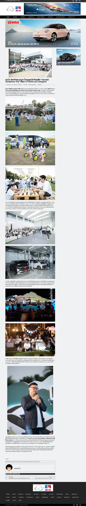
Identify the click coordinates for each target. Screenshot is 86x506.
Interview (14, 497)
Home (7, 17)
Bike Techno (36, 494)
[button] (80, 17)
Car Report (44, 494)
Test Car (14, 500)
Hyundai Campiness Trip (17, 461)
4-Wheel (23, 17)
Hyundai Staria (36, 461)
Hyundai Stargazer (28, 461)
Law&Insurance (29, 497)
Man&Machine (45, 497)
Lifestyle (31, 17)
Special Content (75, 497)
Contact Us (71, 17)
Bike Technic (28, 494)
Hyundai (9, 461)
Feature (67, 494)
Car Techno (51, 494)
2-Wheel (15, 17)
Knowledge (21, 497)
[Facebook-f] (74, 505)
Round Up (59, 497)
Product (50, 17)
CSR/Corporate (60, 17)
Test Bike (8, 500)
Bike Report (20, 494)
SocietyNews (41, 17)
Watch (20, 500)
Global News (74, 494)
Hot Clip (7, 497)
